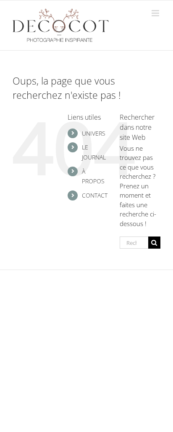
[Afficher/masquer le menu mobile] (156, 13)
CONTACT (94, 195)
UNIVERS (93, 133)
